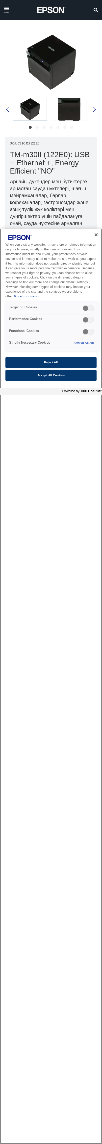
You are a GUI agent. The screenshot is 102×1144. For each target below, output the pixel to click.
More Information (27, 296)
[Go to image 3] (44, 127)
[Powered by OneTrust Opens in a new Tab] (81, 392)
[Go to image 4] (51, 127)
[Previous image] (8, 109)
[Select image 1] (30, 109)
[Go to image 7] (71, 127)
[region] (51, 686)
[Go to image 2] (37, 127)
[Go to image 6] (64, 127)
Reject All (51, 362)
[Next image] (94, 109)
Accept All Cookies (51, 375)
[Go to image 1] (30, 127)
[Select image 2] (69, 109)
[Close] (96, 234)
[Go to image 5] (57, 127)
